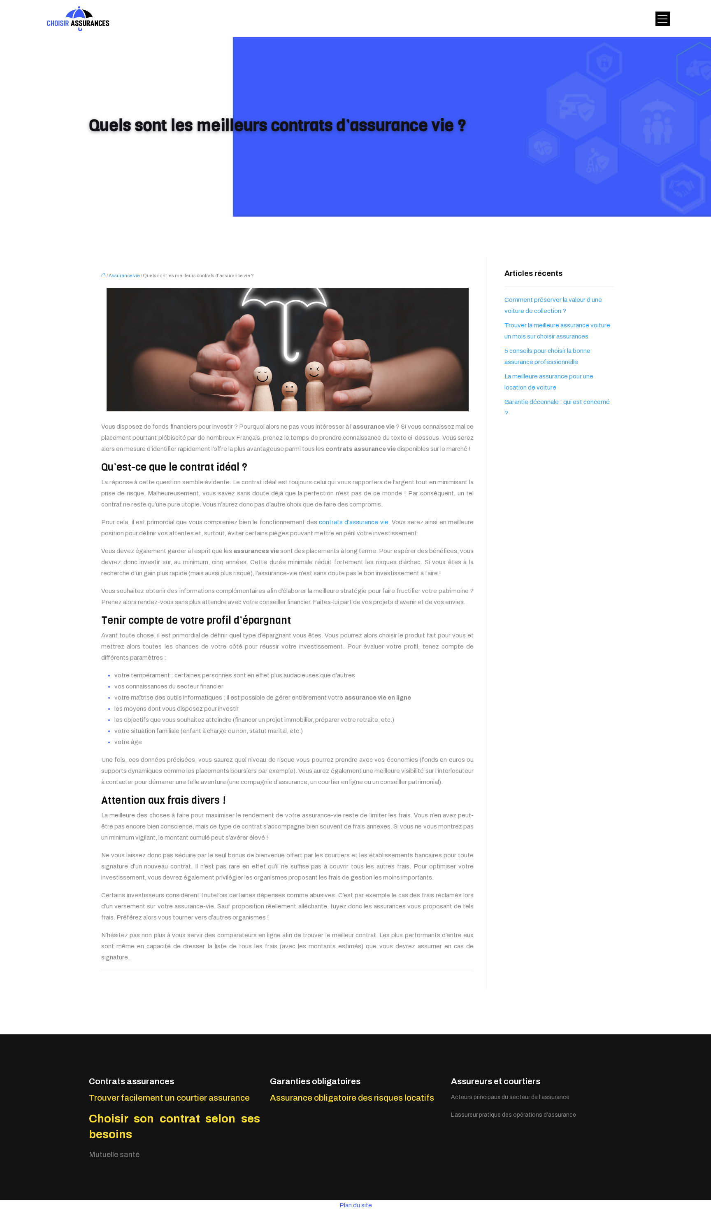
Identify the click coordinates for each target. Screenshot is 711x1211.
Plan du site (355, 1205)
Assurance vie (124, 275)
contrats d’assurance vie (353, 522)
